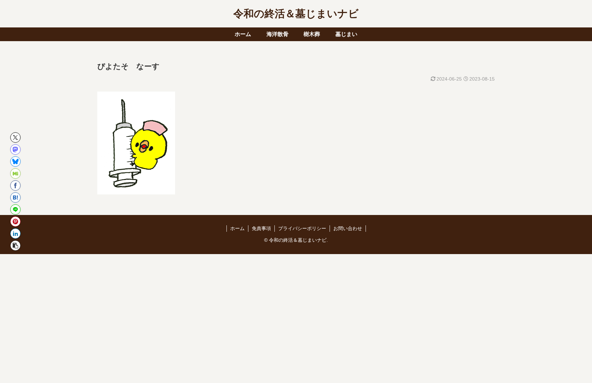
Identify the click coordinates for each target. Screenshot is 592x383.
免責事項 (261, 228)
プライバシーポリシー (302, 228)
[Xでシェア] (15, 137)
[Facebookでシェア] (15, 185)
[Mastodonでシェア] (15, 149)
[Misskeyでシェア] (15, 173)
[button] (15, 245)
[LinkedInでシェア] (15, 233)
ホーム (237, 228)
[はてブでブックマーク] (15, 197)
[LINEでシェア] (15, 209)
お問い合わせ (347, 228)
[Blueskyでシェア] (15, 161)
